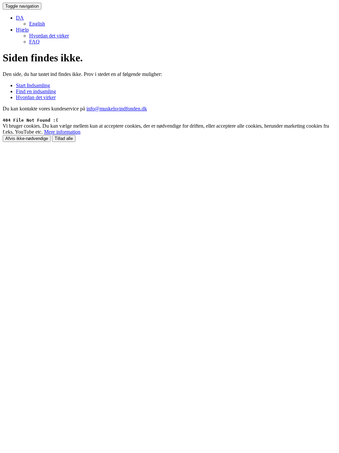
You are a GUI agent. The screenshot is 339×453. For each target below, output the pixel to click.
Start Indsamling (33, 85)
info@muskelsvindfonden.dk (116, 108)
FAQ (34, 41)
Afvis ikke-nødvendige (26, 138)
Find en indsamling (36, 91)
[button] (20, 18)
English (37, 24)
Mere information (62, 132)
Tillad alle (64, 138)
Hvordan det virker (49, 35)
